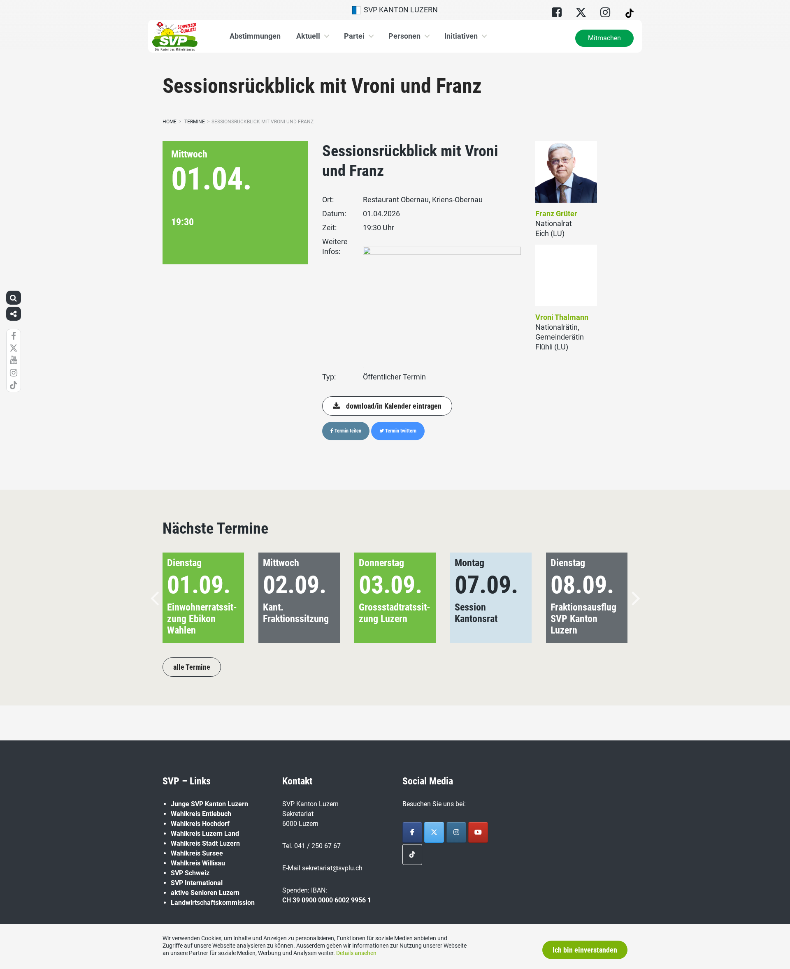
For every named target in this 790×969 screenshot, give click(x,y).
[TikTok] (412, 854)
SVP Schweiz (190, 873)
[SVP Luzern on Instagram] (456, 832)
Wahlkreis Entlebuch (201, 814)
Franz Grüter (556, 213)
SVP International (197, 883)
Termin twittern (400, 431)
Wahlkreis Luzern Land (205, 833)
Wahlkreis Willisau (198, 863)
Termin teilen (347, 431)
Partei (354, 36)
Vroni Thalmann (561, 317)
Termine (194, 122)
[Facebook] (412, 832)
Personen (404, 36)
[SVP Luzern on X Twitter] (434, 832)
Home (170, 122)
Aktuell (308, 36)
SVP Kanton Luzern (399, 9)
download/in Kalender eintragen (393, 406)
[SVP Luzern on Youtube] (478, 832)
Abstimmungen (255, 36)
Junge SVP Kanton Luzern (209, 804)
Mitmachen (604, 38)
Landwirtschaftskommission (213, 903)
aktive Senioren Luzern (205, 893)
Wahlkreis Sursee (197, 853)
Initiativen (461, 36)
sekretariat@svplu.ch (332, 868)
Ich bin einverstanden (585, 950)
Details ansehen (356, 953)
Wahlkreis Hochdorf (200, 824)
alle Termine (191, 667)
